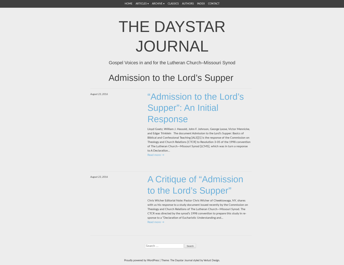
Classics (173, 4)
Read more (155, 155)
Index (201, 4)
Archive (157, 4)
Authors (188, 4)
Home (128, 4)
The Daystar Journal (172, 36)
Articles (141, 4)
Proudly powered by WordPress (141, 260)
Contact (213, 4)
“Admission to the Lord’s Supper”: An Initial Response (195, 108)
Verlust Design (211, 260)
